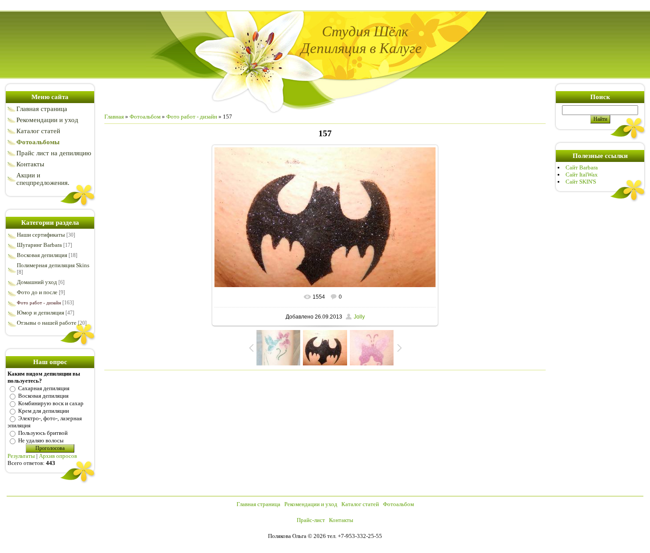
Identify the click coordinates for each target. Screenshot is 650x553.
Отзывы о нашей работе (46, 322)
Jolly (359, 317)
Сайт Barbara (582, 167)
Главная (114, 116)
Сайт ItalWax (582, 174)
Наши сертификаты (41, 234)
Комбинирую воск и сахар (51, 403)
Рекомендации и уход (311, 504)
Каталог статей (360, 504)
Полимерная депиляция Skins (53, 265)
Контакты (341, 520)
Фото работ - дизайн (39, 302)
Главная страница (259, 504)
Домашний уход (37, 282)
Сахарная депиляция (43, 388)
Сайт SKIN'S (581, 181)
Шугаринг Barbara (39, 245)
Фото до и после (37, 292)
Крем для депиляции (43, 410)
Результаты (21, 456)
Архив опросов (58, 456)
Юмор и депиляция (40, 312)
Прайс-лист (311, 520)
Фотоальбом (145, 116)
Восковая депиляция (42, 255)
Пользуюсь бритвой (43, 433)
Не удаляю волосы (41, 440)
